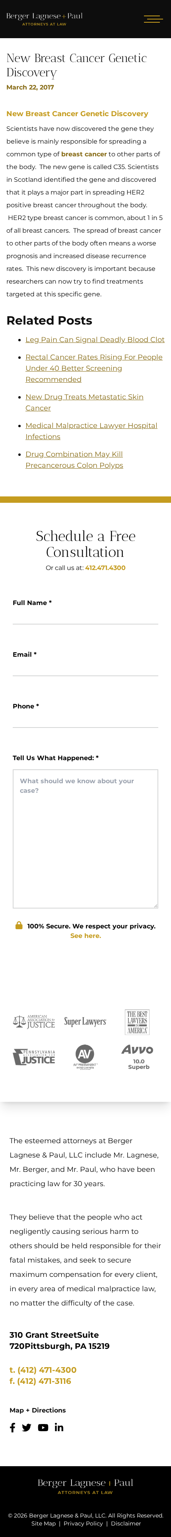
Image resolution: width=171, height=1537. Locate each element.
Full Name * (32, 603)
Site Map (43, 1523)
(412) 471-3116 (44, 1381)
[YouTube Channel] (43, 1428)
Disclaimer (126, 1523)
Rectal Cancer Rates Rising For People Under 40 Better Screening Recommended (94, 368)
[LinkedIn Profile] (59, 1428)
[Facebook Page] (13, 1428)
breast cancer (83, 154)
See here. (85, 936)
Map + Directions (38, 1410)
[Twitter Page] (26, 1428)
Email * (25, 654)
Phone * (26, 706)
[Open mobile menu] (152, 19)
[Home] (44, 19)
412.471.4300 (105, 568)
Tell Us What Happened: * (56, 758)
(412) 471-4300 (47, 1370)
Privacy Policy (83, 1523)
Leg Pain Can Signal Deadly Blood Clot (95, 339)
